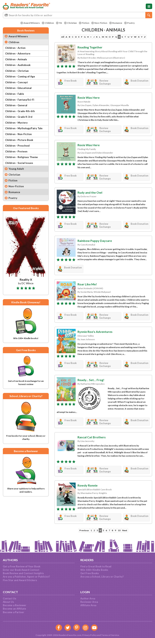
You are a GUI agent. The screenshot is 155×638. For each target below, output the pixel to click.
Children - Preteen (16, 151)
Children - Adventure (17, 53)
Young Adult (16, 168)
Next (124, 530)
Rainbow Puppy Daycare (95, 240)
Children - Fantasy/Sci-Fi (19, 99)
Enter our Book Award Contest (21, 569)
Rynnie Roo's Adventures (95, 331)
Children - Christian (17, 70)
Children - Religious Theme (21, 157)
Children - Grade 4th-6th (20, 111)
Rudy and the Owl (90, 192)
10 (119, 530)
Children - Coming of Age (20, 76)
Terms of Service (110, 635)
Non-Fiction (100, 22)
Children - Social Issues (19, 162)
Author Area (87, 598)
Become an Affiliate (14, 608)
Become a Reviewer (14, 605)
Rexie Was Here (89, 97)
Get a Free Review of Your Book (21, 566)
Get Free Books (89, 573)
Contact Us (9, 598)
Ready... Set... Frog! (91, 380)
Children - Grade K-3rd (18, 116)
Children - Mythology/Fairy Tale (24, 128)
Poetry (131, 22)
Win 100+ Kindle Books (94, 569)
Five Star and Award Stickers (20, 580)
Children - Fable (14, 93)
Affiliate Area (88, 605)
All (62, 36)
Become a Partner (13, 612)
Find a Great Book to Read (95, 566)
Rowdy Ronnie (88, 485)
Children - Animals (16, 59)
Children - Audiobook (17, 64)
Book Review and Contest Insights (23, 573)
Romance (117, 22)
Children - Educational (18, 87)
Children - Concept (16, 82)
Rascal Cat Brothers (92, 437)
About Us (8, 601)
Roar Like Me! (87, 284)
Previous (84, 530)
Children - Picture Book (19, 139)
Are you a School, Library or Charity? (102, 576)
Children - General (16, 105)
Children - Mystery (16, 122)
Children (49, 22)
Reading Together (90, 47)
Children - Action (15, 47)
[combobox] (77, 15)
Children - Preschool (17, 145)
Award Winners (31, 22)
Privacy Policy (89, 635)
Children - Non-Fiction (18, 134)
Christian (72, 22)
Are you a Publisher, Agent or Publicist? (26, 576)
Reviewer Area (89, 601)
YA (60, 22)
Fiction (85, 22)
